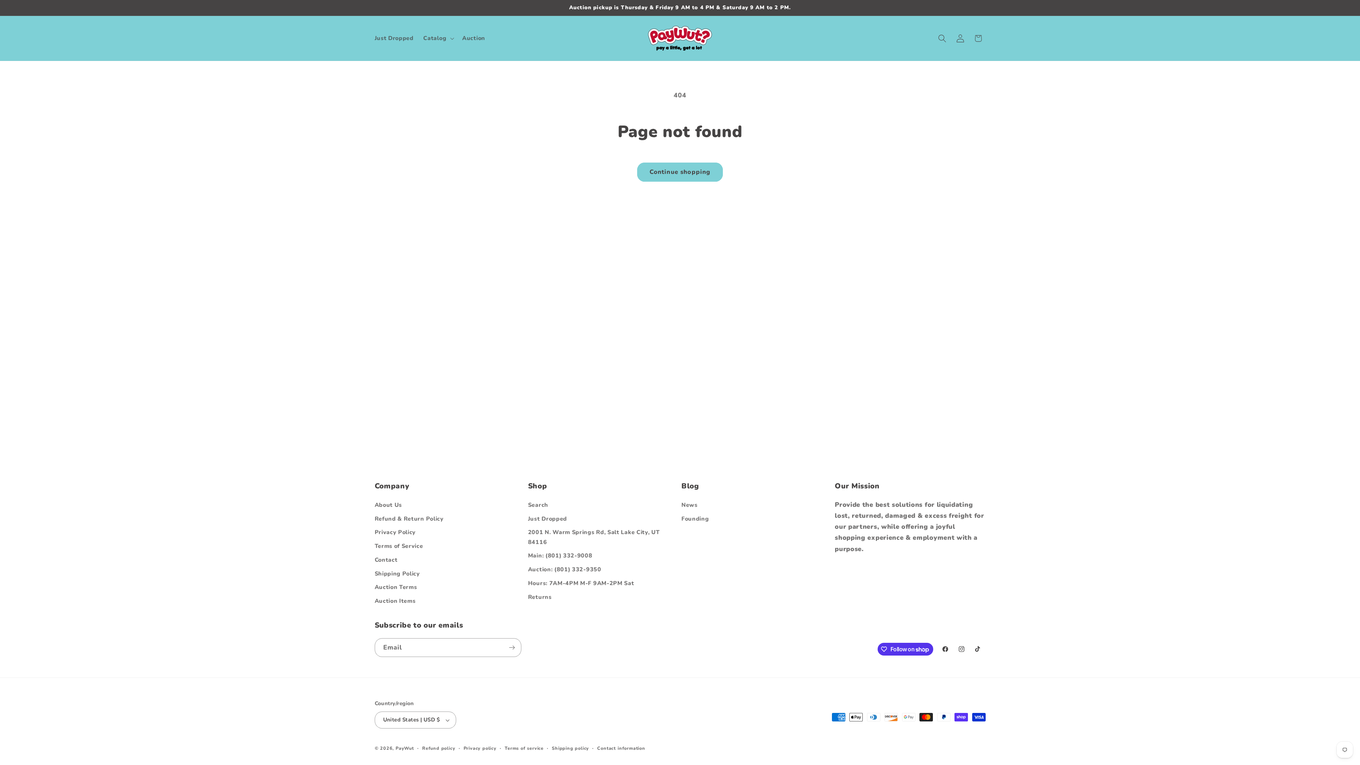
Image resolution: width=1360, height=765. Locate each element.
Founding (695, 519)
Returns (540, 597)
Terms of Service (399, 546)
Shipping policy (570, 748)
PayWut (405, 748)
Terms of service (524, 748)
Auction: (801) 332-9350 (564, 569)
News (689, 505)
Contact (386, 560)
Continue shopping (680, 172)
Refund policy (438, 748)
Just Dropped (547, 519)
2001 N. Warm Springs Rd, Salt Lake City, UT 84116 (594, 537)
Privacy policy (480, 748)
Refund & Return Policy (409, 519)
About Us (388, 505)
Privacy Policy (395, 532)
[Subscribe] (512, 647)
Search (538, 505)
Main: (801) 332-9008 (560, 556)
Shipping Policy (397, 574)
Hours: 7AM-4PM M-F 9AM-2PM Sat (581, 583)
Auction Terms (396, 587)
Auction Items (395, 601)
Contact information (621, 748)
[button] (438, 38)
